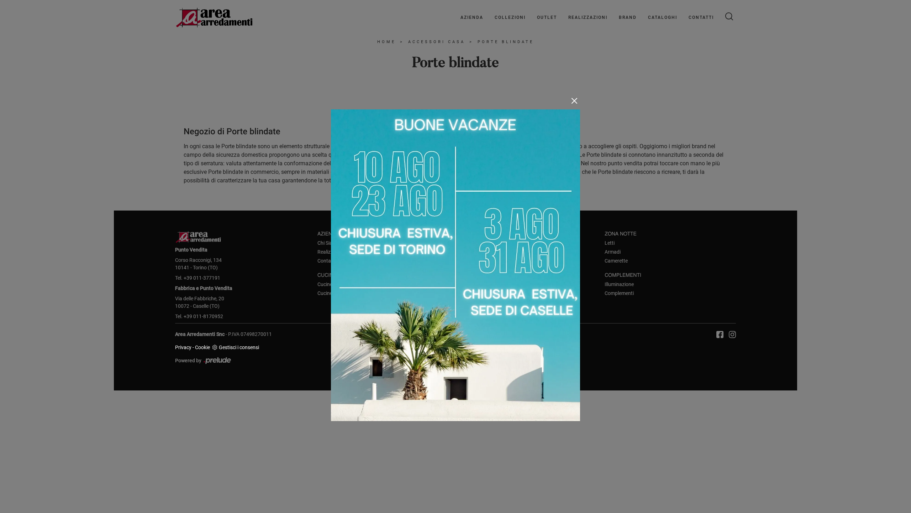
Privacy (183, 347)
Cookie (202, 347)
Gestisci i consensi (239, 347)
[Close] (574, 100)
